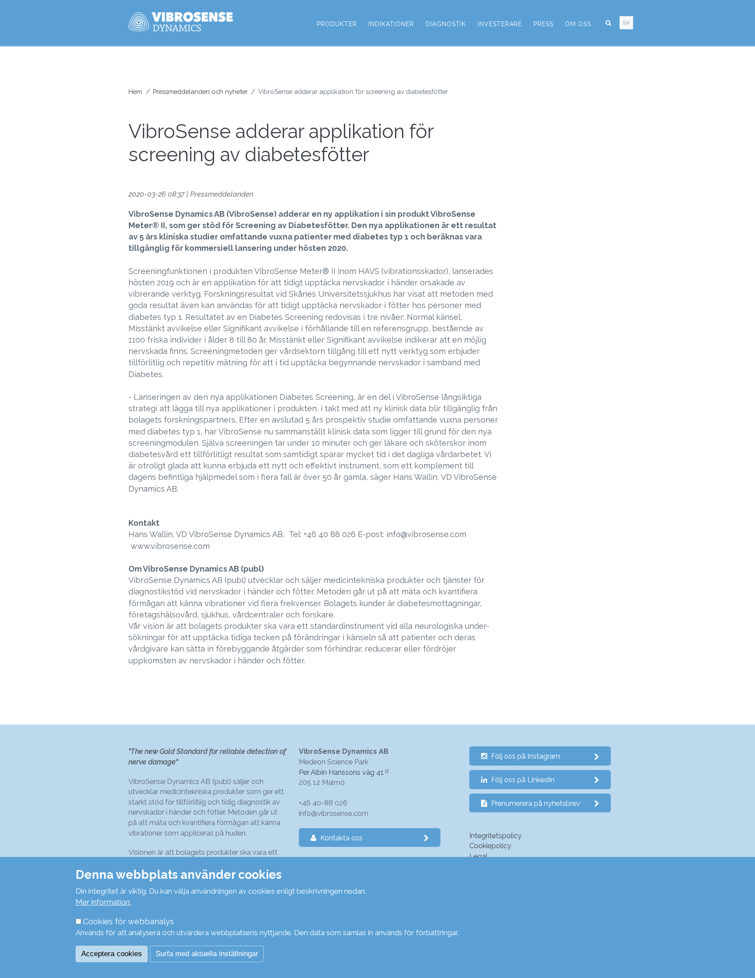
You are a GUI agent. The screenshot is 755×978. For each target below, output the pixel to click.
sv (626, 23)
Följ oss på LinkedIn (521, 780)
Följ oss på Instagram (524, 756)
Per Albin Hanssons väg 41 (341, 772)
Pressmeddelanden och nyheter (200, 91)
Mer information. (103, 902)
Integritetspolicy (495, 836)
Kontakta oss (341, 838)
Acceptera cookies (111, 954)
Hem (135, 91)
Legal (478, 856)
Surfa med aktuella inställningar (207, 954)
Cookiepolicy (490, 846)
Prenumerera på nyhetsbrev (534, 803)
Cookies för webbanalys (128, 921)
